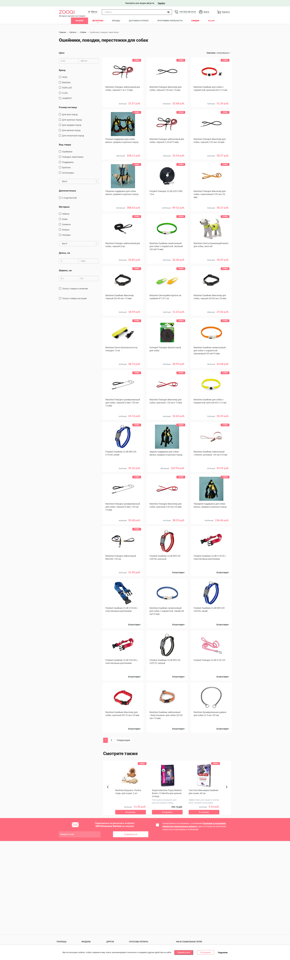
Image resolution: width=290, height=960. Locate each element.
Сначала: (211, 53)
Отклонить (205, 952)
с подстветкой (69, 198)
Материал (64, 207)
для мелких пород (71, 130)
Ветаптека (97, 20)
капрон (65, 229)
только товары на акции (74, 298)
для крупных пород (72, 120)
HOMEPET (67, 98)
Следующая (123, 740)
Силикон (66, 224)
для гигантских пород (73, 135)
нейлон (65, 214)
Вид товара (65, 144)
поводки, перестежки (72, 157)
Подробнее (222, 953)
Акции (211, 20)
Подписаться (130, 834)
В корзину (123, 160)
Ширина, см (65, 270)
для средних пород (71, 125)
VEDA (64, 77)
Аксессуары (68, 173)
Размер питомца (68, 107)
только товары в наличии (75, 288)
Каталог (79, 20)
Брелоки (66, 167)
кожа (65, 219)
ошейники (67, 151)
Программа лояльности (169, 20)
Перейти (161, 3)
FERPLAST (67, 88)
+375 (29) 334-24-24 (187, 12)
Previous (109, 792)
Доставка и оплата (138, 20)
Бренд (62, 70)
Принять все (183, 952)
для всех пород (69, 114)
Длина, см (64, 253)
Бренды (116, 20)
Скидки (195, 20)
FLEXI (65, 93)
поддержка (68, 162)
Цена (61, 52)
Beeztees (66, 82)
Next (227, 790)
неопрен (66, 235)
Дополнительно (67, 190)
